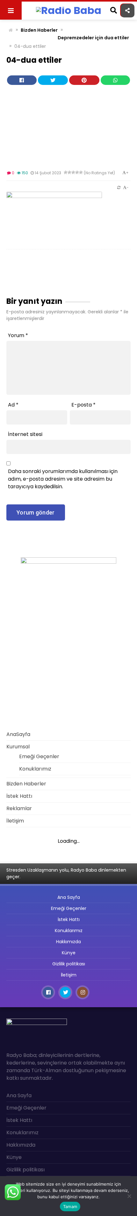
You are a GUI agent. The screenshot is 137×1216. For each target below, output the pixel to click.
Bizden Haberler (39, 30)
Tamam (70, 1206)
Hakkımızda (68, 941)
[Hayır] (129, 1196)
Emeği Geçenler (39, 756)
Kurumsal (18, 746)
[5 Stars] (81, 172)
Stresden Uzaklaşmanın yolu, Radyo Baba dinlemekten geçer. (66, 873)
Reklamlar (19, 808)
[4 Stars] (77, 172)
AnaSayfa (18, 734)
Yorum (18, 335)
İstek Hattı (19, 796)
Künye (69, 953)
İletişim (15, 820)
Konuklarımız (35, 768)
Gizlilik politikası (68, 964)
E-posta (83, 404)
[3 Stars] (73, 172)
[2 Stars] (69, 172)
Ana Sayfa (68, 897)
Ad (13, 404)
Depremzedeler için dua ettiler (93, 38)
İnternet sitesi (25, 434)
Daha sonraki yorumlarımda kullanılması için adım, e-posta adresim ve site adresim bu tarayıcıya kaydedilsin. (63, 479)
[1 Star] (66, 172)
